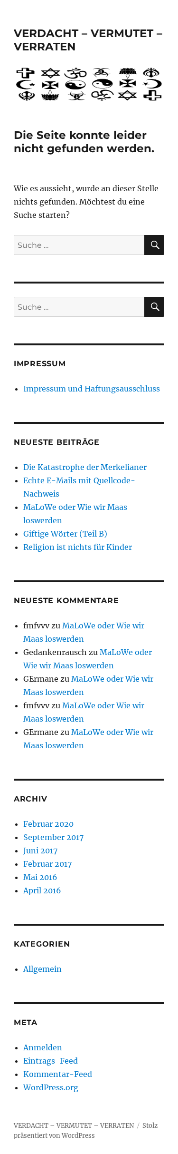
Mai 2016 (40, 877)
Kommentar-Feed (57, 1074)
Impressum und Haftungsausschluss (91, 388)
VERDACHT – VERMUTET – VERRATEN (74, 1126)
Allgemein (42, 969)
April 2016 (42, 890)
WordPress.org (50, 1087)
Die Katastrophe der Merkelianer (85, 467)
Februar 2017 (47, 864)
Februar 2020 (48, 824)
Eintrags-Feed (50, 1061)
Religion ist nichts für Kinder (77, 547)
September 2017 (53, 837)
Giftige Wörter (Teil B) (65, 533)
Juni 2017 (40, 850)
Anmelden (42, 1047)
